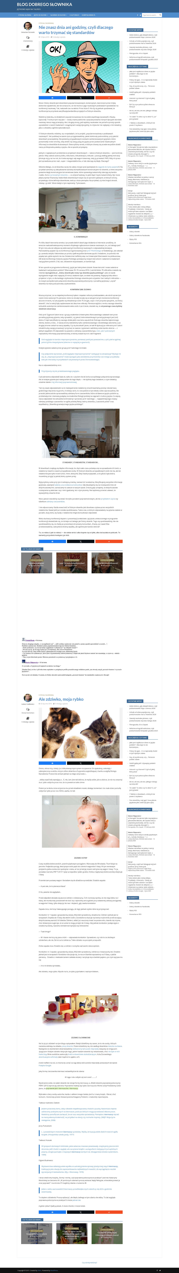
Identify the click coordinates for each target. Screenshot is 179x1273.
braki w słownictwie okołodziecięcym (82, 1054)
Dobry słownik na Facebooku (139, 235)
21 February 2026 (149, 156)
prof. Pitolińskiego (94, 251)
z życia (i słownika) (46, 23)
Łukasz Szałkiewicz (28, 704)
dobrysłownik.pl (88, 15)
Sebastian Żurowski (27, 32)
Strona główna (24, 15)
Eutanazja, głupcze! (36, 563)
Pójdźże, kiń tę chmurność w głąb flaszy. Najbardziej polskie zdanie (139, 198)
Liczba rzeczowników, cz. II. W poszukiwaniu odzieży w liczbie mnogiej (141, 219)
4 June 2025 (147, 220)
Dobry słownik (134, 231)
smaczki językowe (36, 1231)
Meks (39, 1270)
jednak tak (77, 1200)
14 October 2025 (150, 199)
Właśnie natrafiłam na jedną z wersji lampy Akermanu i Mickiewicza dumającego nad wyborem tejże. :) (141, 179)
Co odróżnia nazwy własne (36, 1234)
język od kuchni (40, 15)
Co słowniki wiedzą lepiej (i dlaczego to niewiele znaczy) (107, 1234)
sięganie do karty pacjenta (108, 167)
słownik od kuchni (58, 15)
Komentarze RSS (135, 243)
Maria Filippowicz (134, 145)
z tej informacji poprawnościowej (64, 382)
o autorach (74, 15)
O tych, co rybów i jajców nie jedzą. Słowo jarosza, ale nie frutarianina (72, 1233)
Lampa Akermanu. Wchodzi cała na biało (140, 168)
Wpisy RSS (133, 239)
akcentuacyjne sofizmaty (48, 1057)
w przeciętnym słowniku (58, 175)
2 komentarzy (28, 41)
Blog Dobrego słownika (44, 4)
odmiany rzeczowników (56, 501)
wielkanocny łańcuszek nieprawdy (86, 1049)
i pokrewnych (105, 331)
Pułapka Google (45, 1065)
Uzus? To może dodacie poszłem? (72, 563)
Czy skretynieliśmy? (89, 1262)
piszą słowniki (67, 1046)
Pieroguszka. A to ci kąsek (138, 53)
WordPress (54, 1270)
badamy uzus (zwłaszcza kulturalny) (68, 485)
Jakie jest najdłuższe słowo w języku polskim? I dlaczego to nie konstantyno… (142, 73)
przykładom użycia (108, 499)
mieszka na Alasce (115, 1046)
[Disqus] (72, 609)
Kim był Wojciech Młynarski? (107, 563)
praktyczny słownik (72, 560)
